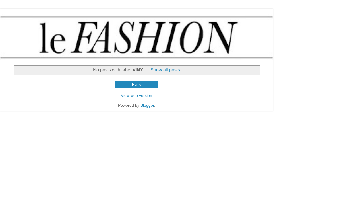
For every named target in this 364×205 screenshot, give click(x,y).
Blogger (147, 105)
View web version (136, 95)
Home (136, 85)
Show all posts (165, 69)
